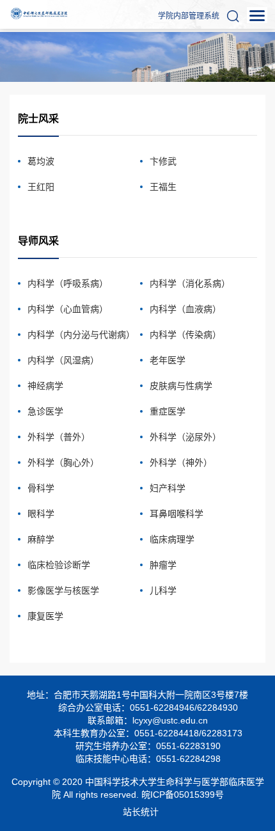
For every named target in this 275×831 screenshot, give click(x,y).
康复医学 (45, 616)
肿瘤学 (163, 565)
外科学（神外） (181, 462)
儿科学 (163, 590)
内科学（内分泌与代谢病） (81, 334)
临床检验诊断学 (59, 565)
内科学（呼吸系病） (68, 283)
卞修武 (163, 161)
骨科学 (41, 488)
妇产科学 (167, 488)
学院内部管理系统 (188, 16)
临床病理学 (172, 539)
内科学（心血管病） (68, 309)
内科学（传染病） (185, 334)
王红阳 (41, 187)
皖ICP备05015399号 (182, 794)
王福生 (163, 187)
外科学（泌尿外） (185, 437)
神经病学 (45, 386)
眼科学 (41, 514)
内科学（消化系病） (190, 283)
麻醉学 (41, 539)
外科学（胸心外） (63, 462)
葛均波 (41, 161)
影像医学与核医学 (63, 590)
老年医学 (167, 360)
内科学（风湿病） (63, 360)
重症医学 (167, 411)
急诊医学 (45, 411)
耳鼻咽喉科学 (176, 514)
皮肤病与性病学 (181, 386)
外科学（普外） (59, 437)
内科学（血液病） (185, 309)
